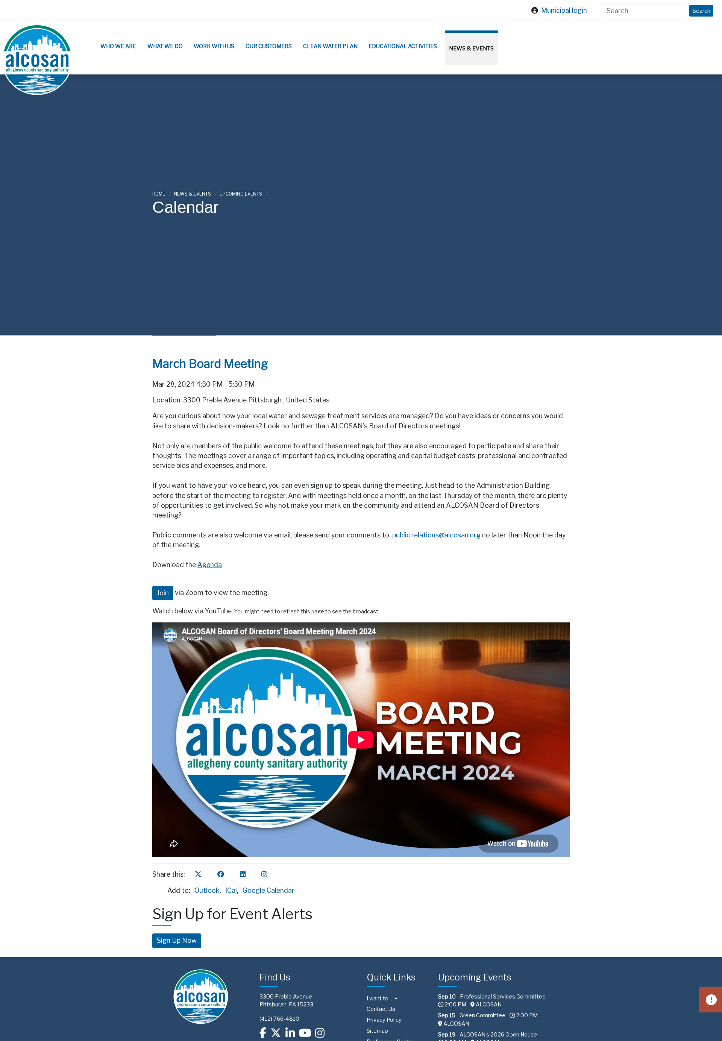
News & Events (471, 48)
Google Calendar (268, 890)
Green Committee (482, 1015)
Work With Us (214, 46)
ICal (231, 890)
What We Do (165, 46)
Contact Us (381, 1009)
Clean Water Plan (330, 46)
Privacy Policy (384, 1020)
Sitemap (377, 1030)
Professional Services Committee (503, 996)
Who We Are (118, 46)
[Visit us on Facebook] (262, 1033)
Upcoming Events (241, 194)
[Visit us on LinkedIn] (290, 1033)
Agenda (209, 565)
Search (701, 10)
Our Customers (269, 46)
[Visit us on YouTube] (305, 1033)
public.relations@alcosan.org (436, 535)
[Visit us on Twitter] (275, 1033)
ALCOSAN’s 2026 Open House (498, 1034)
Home (159, 194)
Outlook (207, 890)
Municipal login (564, 10)
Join (163, 593)
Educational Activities (403, 46)
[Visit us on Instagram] (320, 1033)
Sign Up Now (177, 940)
